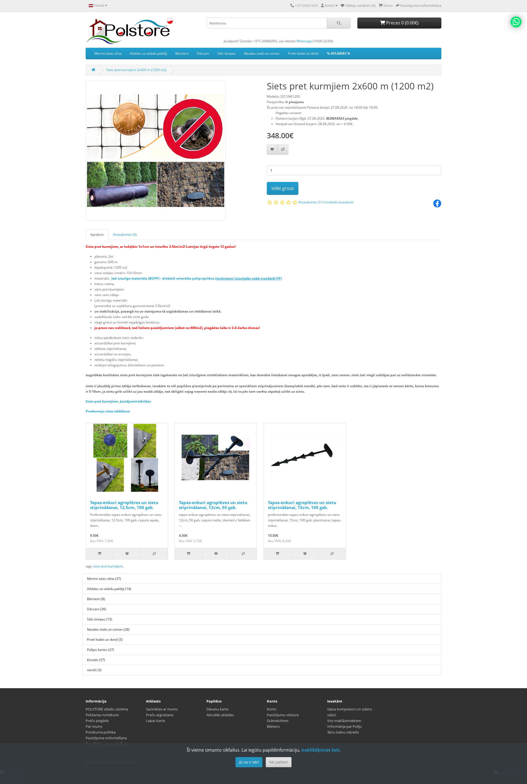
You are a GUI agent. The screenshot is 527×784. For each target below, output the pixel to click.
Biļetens (273, 726)
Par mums (94, 726)
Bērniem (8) (96, 599)
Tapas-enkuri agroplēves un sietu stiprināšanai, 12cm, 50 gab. (213, 505)
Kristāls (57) (96, 659)
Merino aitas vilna (108, 53)
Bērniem (182, 53)
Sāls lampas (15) (99, 619)
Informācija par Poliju (344, 726)
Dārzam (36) (96, 609)
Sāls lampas (226, 53)
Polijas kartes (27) (100, 649)
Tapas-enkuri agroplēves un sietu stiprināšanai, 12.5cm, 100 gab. (124, 505)
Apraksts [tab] (97, 234)
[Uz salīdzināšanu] (282, 149)
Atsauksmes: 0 (309, 202)
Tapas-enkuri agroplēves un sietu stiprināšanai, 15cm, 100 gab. (302, 505)
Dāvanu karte (217, 709)
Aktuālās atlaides (220, 714)
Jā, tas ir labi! (249, 762)
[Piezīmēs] (272, 149)
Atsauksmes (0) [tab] (125, 234)
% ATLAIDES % (338, 53)
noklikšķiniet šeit (320, 750)
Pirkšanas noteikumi (102, 714)
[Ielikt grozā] (99, 553)
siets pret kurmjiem (108, 566)
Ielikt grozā (282, 188)
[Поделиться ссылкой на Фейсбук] (437, 203)
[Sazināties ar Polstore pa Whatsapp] (516, 21)
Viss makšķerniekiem (344, 720)
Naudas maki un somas (262, 53)
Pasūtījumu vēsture (283, 714)
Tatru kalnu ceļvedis (343, 732)
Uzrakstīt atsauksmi (338, 202)
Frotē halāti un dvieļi (303, 53)
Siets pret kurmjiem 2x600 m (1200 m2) (136, 70)
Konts (271, 709)
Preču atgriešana (159, 714)
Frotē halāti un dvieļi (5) (105, 639)
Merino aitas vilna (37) (104, 578)
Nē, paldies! (278, 762)
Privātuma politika (101, 732)
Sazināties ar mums (162, 709)
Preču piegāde (97, 720)
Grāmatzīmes (277, 720)
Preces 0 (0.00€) (402, 23)
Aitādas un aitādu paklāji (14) (109, 588)
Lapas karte (155, 720)
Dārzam (203, 53)
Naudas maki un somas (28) (108, 629)
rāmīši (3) (94, 670)
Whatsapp (304, 41)
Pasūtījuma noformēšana (106, 737)
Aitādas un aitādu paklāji (148, 53)
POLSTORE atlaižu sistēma (107, 709)
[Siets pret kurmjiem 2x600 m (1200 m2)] (156, 152)
